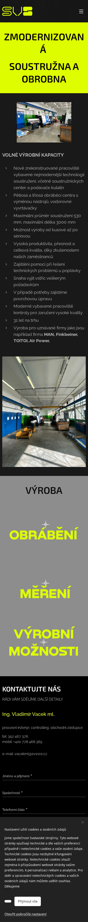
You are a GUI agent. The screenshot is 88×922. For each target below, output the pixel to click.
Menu (81, 11)
